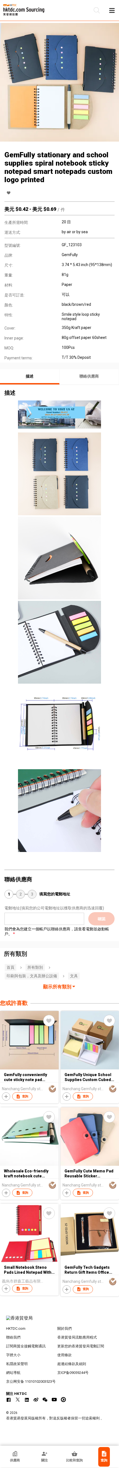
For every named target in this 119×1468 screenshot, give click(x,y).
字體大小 (13, 1355)
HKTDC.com (15, 1328)
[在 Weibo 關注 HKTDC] (35, 1399)
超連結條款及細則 (71, 1364)
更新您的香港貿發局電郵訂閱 (80, 1346)
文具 (74, 976)
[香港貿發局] (59, 1321)
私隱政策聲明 (17, 1364)
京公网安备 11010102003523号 (31, 1381)
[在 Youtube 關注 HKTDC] (54, 1399)
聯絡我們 (13, 1337)
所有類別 (35, 967)
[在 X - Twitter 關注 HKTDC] (17, 1399)
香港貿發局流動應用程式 (77, 1337)
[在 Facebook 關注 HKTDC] (8, 1399)
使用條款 (64, 1355)
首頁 (10, 967)
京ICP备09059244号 (73, 1373)
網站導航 (13, 1373)
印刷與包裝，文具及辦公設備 (32, 976)
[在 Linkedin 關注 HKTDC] (26, 1399)
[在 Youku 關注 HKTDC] (63, 1399)
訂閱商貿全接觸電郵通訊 (26, 1346)
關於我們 (64, 1328)
